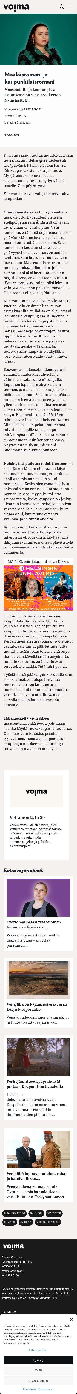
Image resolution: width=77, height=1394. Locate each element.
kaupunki (36, 1213)
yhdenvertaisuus (48, 1222)
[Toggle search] (62, 6)
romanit (9, 1222)
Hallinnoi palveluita (37, 1350)
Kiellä (38, 1370)
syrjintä (26, 1222)
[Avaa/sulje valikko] (72, 6)
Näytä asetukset (38, 1380)
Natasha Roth (31, 109)
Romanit (11, 135)
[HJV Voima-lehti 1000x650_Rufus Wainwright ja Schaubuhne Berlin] (38, 587)
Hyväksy (38, 1360)
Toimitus (9, 1311)
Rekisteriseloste (45, 1389)
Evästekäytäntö (29, 1389)
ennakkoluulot (14, 1213)
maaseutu (54, 1213)
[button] (71, 1319)
